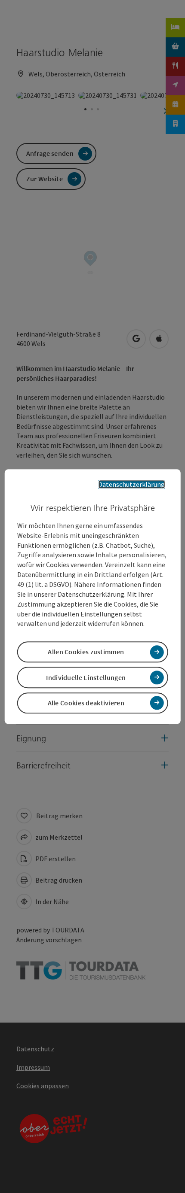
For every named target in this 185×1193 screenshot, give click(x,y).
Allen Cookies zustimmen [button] (86, 652)
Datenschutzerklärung (131, 484)
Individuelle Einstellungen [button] (86, 677)
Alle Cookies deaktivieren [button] (86, 702)
